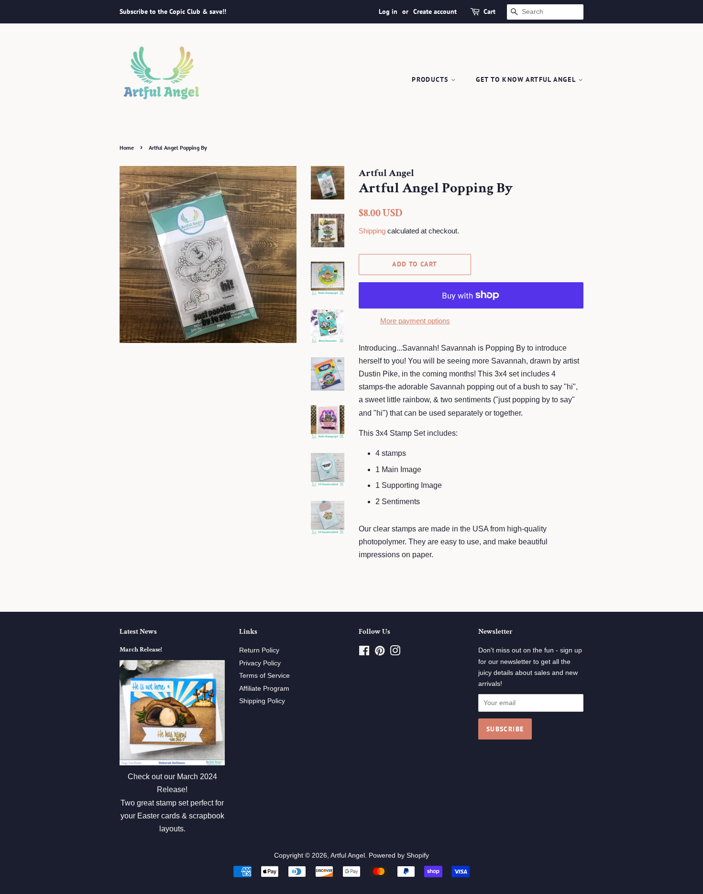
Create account (435, 11)
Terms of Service (264, 675)
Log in (388, 11)
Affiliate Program (264, 688)
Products (431, 79)
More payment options (415, 321)
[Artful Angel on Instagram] (395, 652)
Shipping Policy (262, 701)
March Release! (141, 649)
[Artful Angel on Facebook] (364, 652)
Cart (489, 11)
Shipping (372, 231)
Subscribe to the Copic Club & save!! (173, 11)
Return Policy (259, 650)
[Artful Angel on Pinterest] (379, 652)
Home (127, 147)
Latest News (138, 631)
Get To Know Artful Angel (527, 79)
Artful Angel (347, 855)
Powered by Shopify (399, 855)
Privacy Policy (260, 663)
